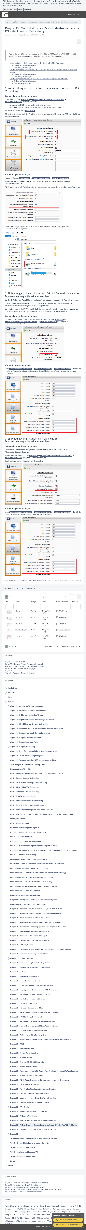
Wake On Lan (21, 1221)
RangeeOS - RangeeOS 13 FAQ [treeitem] (22, 1048)
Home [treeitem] (10, 697)
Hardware (18, 1209)
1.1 (15, 631)
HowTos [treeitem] (11, 702)
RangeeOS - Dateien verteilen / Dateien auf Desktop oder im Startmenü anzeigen (33, 1189)
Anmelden (71, 14)
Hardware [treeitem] (11, 692)
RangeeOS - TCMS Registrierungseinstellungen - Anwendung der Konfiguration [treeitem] (40, 1080)
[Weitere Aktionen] (79, 41)
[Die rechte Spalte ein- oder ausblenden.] (84, 21)
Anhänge (9, 588)
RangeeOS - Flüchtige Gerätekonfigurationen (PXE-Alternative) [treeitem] (34, 990)
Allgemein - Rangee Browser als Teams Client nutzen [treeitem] (30, 733)
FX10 (79, 1206)
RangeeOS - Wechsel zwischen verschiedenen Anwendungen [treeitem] (33, 1120)
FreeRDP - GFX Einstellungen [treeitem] (21, 837)
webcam (32, 1221)
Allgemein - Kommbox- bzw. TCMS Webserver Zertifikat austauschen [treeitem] (36, 729)
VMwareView (10, 1221)
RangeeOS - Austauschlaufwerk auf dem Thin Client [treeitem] (29, 918)
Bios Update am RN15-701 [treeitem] (20, 769)
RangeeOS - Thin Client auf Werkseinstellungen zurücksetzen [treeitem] (33, 1089)
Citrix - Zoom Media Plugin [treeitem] (20, 823)
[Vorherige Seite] (12, 597)
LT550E (14, 1212)
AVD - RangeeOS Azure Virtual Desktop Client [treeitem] (27, 765)
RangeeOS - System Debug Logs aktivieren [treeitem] (26, 1075)
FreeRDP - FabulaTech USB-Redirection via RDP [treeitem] (28, 832)
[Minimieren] (82, 1216)
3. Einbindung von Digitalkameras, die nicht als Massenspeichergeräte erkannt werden (39, 79)
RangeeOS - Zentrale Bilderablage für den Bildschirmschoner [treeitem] (33, 1129)
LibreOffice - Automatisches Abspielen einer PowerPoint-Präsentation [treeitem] (37, 864)
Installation (47, 1209)
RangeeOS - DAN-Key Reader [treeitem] (21, 945)
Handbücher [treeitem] (12, 688)
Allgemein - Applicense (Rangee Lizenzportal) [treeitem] (27, 706)
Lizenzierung (76, 1209)
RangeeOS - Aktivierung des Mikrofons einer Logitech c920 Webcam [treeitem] (36, 909)
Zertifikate (8, 1223)
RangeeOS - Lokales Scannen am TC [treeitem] (24, 1003)
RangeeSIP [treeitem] (14, 1134)
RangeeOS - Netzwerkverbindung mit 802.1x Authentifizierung (26, 1183)
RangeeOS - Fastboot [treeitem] (18, 972)
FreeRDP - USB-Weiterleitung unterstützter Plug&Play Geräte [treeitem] (33, 846)
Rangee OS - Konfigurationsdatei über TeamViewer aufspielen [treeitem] (33, 900)
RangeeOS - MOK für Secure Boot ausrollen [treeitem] (26, 1017)
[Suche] (78, 14)
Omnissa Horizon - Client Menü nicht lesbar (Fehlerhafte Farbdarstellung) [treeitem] (38, 873)
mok (34, 1212)
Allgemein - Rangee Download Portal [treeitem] (24, 742)
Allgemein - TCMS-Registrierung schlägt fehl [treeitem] (27, 756)
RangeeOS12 (76, 1212)
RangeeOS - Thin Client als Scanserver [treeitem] (24, 1084)
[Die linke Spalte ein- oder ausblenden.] (1, 21)
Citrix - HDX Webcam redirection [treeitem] (23, 796)
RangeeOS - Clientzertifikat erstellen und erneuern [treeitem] (29, 940)
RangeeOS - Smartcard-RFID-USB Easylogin (20, 669)
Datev (42, 1206)
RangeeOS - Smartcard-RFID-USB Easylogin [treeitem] (27, 1062)
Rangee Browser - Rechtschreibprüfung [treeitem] (25, 895)
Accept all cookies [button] (10, 9)
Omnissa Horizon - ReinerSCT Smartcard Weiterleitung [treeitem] (31, 882)
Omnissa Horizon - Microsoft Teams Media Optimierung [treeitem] (31, 877)
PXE (44, 1212)
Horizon (27, 1209)
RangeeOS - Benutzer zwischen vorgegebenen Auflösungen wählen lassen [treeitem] (38, 927)
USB (33, 580)
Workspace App (26, 580)
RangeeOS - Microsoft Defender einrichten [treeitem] (26, 1008)
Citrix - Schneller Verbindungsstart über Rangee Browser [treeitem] (31, 810)
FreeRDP (15, 580)
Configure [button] (27, 9)
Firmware (63, 1206)
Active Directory (11, 1206)
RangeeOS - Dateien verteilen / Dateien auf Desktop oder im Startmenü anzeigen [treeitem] (41, 949)
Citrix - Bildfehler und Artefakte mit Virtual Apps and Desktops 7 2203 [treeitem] (37, 774)
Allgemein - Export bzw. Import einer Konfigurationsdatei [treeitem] (32, 720)
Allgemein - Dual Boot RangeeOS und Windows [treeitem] (28, 711)
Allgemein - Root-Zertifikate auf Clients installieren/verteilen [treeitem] (33, 751)
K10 (54, 1209)
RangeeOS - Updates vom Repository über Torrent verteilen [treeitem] (33, 1098)
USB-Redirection (40, 580)
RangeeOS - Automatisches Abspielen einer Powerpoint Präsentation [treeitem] (36, 922)
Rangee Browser (53, 1212)
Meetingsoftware (25, 1212)
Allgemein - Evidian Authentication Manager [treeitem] (27, 715)
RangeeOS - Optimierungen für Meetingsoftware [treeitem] (28, 1030)
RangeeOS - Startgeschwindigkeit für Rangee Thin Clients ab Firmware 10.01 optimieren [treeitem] (44, 1071)
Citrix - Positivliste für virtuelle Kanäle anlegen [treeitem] (28, 805)
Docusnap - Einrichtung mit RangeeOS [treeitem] (24, 828)
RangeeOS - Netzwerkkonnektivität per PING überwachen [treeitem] (32, 1021)
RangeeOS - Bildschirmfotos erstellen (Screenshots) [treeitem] (29, 931)
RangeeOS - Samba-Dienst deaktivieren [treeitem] (25, 1053)
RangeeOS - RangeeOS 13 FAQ (15, 662)
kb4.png (17, 617)
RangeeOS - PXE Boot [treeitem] (18, 1044)
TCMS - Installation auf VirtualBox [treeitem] (23, 1156)
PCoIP (40, 1212)
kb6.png (17, 623)
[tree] (43, 927)
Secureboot (36, 1215)
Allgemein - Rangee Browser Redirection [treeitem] (25, 738)
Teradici (7, 1218)
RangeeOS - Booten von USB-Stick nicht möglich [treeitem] (28, 936)
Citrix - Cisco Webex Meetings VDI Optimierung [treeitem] (28, 783)
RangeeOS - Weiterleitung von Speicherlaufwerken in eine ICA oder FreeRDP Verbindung (49, 22)
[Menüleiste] (83, 14)
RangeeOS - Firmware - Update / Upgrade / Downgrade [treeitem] (31, 985)
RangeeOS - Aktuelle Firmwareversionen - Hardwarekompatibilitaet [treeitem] (36, 913)
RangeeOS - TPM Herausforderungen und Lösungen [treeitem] (29, 1093)
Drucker (48, 1206)
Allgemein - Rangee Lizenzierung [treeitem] (22, 747)
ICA (19, 580)
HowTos (14, 22)
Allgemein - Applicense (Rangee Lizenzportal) (20, 673)
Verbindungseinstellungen (22, 67)
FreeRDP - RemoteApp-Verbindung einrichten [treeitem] (27, 841)
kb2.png (17, 611)
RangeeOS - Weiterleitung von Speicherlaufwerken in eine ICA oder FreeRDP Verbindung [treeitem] (43, 1125)
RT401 (22, 1215)
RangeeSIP (8, 671)
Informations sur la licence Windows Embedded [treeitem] (28, 859)
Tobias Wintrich (23, 35)
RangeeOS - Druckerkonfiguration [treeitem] (23, 958)
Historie (20, 588)
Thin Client (18, 1218)
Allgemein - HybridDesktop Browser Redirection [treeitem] (28, 724)
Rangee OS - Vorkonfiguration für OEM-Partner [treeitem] (28, 904)
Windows (41, 1221)
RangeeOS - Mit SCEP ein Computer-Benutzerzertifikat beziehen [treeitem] (34, 1012)
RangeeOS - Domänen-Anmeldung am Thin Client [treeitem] (29, 954)
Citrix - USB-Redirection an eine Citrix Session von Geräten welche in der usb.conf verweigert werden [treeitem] (41, 816)
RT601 (28, 1215)
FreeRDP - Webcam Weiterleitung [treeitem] (23, 855)
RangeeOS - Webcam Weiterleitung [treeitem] (23, 1116)
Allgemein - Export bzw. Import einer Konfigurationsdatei (24, 666)
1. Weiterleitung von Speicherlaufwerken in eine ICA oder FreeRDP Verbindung (36, 63)
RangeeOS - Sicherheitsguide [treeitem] (21, 1057)
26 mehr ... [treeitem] (14, 1161)
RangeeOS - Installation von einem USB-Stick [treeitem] (27, 999)
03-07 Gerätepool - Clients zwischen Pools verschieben (24, 1192)
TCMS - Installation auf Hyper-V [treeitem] (22, 1147)
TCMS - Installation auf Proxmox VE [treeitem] (24, 1152)
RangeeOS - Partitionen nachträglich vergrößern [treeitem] (28, 1035)
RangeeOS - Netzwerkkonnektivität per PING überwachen (25, 1187)
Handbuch (8, 1209)
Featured (55, 1206)
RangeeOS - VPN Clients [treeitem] (19, 1107)
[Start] (7, 22)
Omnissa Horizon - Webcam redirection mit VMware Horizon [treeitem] (33, 886)
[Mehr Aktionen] (79, 597)
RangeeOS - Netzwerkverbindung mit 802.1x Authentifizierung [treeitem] (34, 1026)
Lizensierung (61, 1209)
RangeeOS (65, 1212)
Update (27, 1218)
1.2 (21, 610)
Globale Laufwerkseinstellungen (25, 65)
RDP (10, 580)
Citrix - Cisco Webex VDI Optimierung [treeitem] (24, 787)
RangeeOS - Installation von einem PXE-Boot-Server (23, 1185)
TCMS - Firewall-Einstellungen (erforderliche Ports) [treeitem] (29, 1143)
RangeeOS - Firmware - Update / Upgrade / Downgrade (24, 664)
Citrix (48, 580)
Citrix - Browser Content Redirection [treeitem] (24, 778)
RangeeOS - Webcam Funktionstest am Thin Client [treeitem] (29, 1111)
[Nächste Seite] (15, 597)
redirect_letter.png (21, 630)
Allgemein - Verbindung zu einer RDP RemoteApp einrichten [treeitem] (33, 760)
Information (30, 588)
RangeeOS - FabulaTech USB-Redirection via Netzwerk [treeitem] (31, 967)
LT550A (7, 1212)
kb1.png (17, 636)
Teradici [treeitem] (11, 1165)
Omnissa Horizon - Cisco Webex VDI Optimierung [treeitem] (29, 868)
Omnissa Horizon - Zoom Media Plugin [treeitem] (25, 891)
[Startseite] (5, 14)
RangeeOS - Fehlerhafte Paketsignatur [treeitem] (24, 976)
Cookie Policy (13, 6)
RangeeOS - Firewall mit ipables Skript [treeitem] (25, 981)
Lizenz (69, 1209)
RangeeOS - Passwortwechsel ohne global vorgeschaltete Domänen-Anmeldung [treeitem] (40, 1039)
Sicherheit (46, 1215)
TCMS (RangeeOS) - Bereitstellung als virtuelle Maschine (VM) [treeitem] (33, 1138)
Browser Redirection (25, 1206)
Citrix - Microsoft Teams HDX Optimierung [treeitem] (26, 801)
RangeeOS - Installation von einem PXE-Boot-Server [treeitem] (30, 994)
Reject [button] (20, 9)
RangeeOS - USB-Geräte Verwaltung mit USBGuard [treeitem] (29, 1102)
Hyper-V (34, 1209)
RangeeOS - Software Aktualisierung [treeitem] (24, 1066)
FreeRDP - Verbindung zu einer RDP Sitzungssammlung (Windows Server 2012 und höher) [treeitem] (44, 850)
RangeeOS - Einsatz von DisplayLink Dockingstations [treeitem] (30, 963)
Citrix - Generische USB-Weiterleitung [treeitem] (24, 792)
